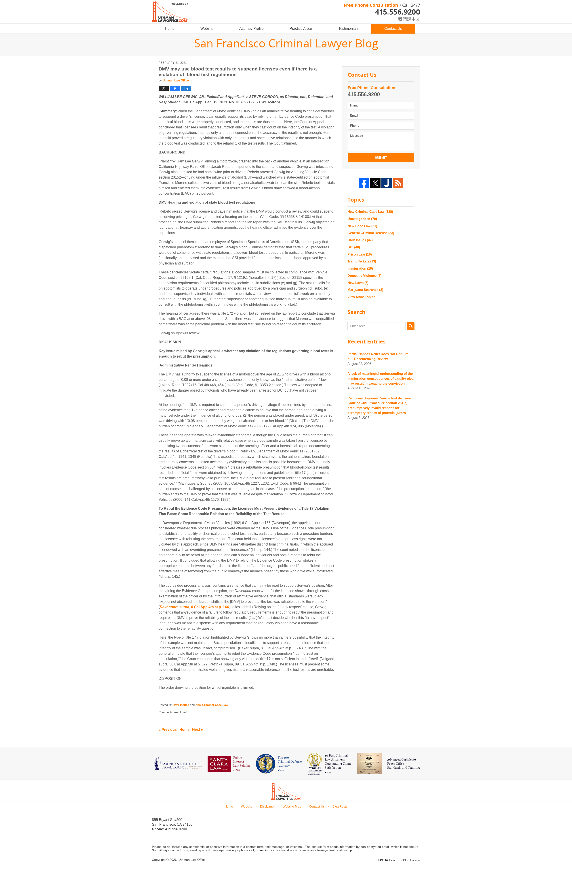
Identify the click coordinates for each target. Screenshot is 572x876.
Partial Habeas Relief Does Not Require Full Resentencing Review (377, 356)
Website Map (292, 806)
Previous (168, 729)
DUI (353, 247)
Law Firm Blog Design (398, 860)
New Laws (357, 283)
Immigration (360, 268)
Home (170, 28)
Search (410, 326)
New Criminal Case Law (212, 705)
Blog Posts (339, 806)
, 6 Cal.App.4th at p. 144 (194, 607)
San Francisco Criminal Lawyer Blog (170, 11)
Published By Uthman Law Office (382, 12)
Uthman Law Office (192, 859)
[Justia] (386, 183)
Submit (381, 157)
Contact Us (393, 28)
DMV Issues (181, 705)
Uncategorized (362, 219)
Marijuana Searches (365, 290)
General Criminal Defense (370, 233)
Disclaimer (267, 806)
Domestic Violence (364, 275)
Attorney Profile (251, 28)
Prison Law (359, 254)
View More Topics (361, 297)
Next (197, 729)
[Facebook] (364, 183)
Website (206, 28)
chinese (404, 18)
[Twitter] (375, 183)
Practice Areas (301, 28)
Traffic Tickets (361, 261)
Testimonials (348, 28)
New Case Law (362, 226)
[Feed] (398, 183)
